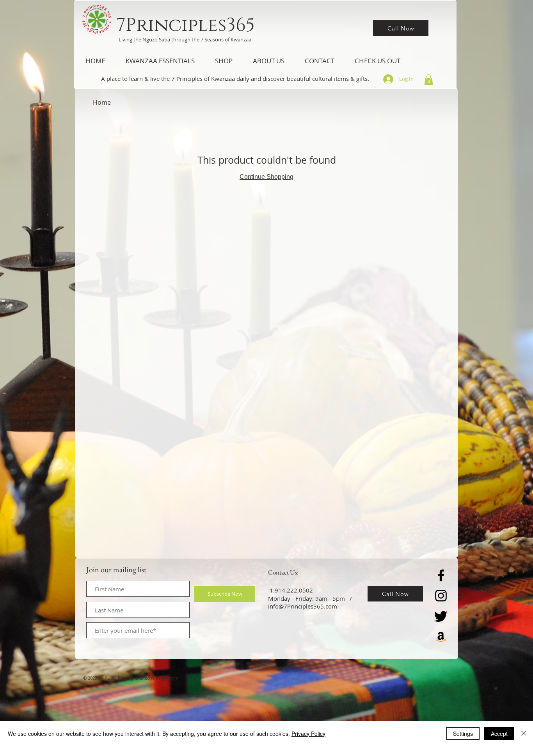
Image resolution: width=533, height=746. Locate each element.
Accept (499, 733)
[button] (160, 61)
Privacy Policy (308, 733)
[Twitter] (441, 616)
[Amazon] (441, 636)
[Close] (523, 733)
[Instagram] (441, 595)
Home (102, 102)
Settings (463, 733)
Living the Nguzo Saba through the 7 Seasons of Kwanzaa (185, 39)
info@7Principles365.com (302, 606)
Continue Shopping (266, 176)
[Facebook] (441, 575)
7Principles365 (185, 25)
